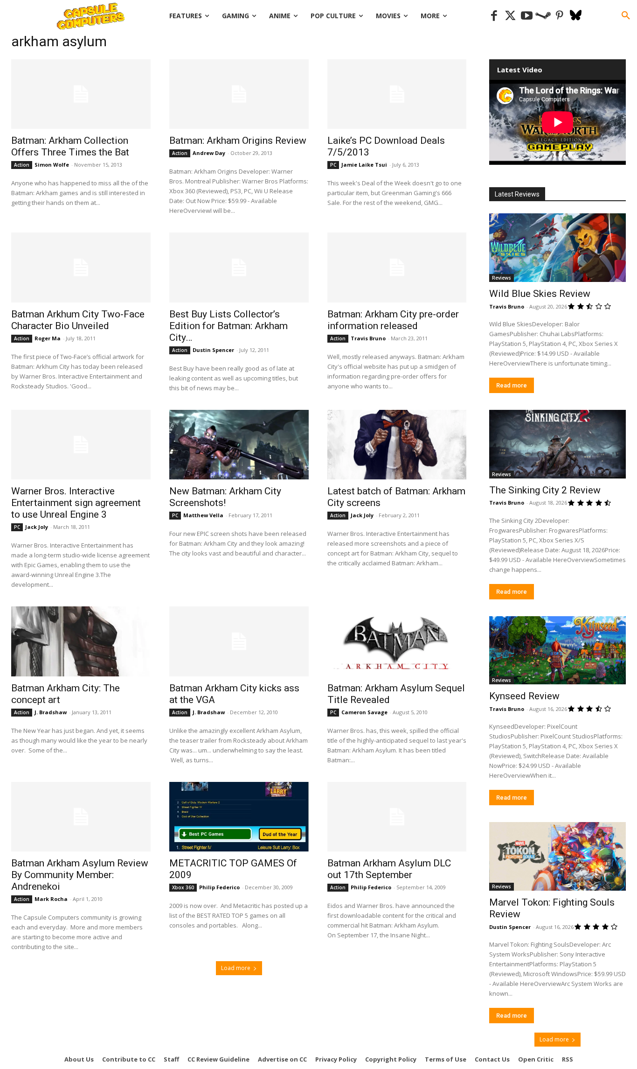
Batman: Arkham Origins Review (237, 140)
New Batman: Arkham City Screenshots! (225, 496)
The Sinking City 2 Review (545, 490)
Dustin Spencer (213, 349)
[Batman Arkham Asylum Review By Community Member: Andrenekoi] (81, 816)
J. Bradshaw (51, 712)
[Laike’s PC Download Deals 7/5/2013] (397, 94)
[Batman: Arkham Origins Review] (239, 94)
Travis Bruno (368, 338)
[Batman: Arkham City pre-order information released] (397, 267)
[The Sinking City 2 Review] (557, 444)
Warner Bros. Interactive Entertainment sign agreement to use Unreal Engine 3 (76, 502)
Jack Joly (36, 526)
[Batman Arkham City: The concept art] (81, 641)
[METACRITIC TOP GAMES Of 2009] (239, 816)
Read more (511, 385)
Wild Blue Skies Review (539, 293)
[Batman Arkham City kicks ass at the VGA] (239, 641)
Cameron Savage (364, 712)
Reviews (501, 277)
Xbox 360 (183, 887)
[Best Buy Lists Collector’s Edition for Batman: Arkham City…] (239, 267)
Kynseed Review (524, 696)
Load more (235, 968)
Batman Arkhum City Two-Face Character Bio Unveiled (78, 320)
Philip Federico (219, 887)
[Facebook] (494, 16)
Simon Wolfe (52, 164)
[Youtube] (527, 16)
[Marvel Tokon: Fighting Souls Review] (557, 856)
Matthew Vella (203, 515)
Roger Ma (48, 338)
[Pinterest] (559, 16)
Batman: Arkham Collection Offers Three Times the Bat (70, 146)
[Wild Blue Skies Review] (557, 247)
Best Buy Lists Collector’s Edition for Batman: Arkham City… (228, 326)
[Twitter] (510, 16)
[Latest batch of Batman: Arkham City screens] (397, 444)
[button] (626, 16)
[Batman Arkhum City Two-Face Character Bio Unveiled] (81, 267)
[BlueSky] (576, 16)
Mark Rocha (51, 898)
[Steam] (543, 16)
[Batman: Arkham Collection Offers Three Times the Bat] (81, 94)
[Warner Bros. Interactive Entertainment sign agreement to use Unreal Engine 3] (81, 444)
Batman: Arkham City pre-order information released (393, 320)
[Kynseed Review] (557, 650)
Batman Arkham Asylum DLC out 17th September (389, 869)
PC (333, 165)
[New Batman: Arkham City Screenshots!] (239, 444)
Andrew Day (209, 152)
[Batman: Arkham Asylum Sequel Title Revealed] (397, 641)
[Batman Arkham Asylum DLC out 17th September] (397, 816)
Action (21, 165)
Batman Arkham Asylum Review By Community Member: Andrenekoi (79, 875)
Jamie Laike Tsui (364, 164)
